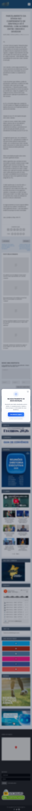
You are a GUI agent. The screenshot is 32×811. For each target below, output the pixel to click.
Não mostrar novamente (17, 419)
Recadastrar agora (16, 414)
